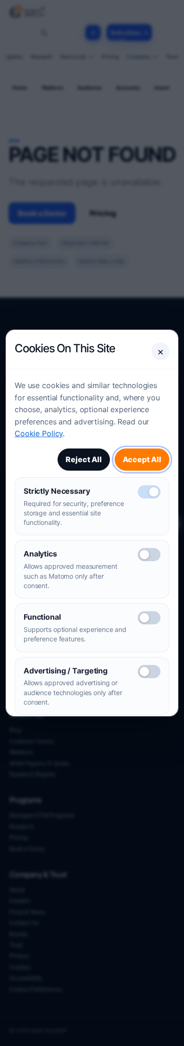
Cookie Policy (39, 433)
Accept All (142, 459)
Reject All (84, 459)
